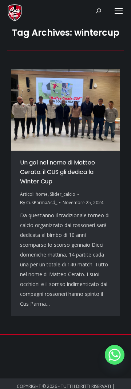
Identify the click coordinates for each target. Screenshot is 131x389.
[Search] (98, 10)
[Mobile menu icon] (119, 11)
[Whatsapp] (114, 355)
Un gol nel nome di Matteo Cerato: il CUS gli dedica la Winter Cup (57, 172)
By (38, 202)
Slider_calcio (62, 194)
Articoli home (34, 194)
